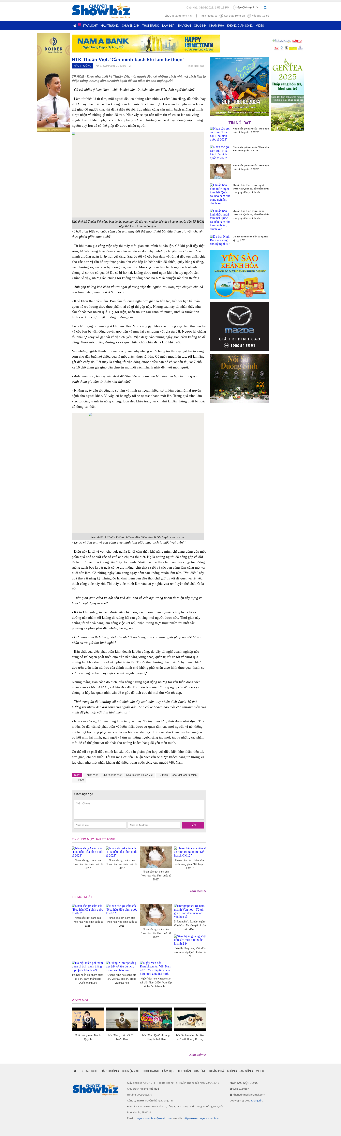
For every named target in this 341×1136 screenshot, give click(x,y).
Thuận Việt (91, 774)
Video (260, 25)
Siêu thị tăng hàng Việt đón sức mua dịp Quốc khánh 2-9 (190, 952)
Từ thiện (163, 774)
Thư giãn (184, 25)
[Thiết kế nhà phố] (239, 350)
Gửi (193, 825)
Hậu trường (110, 25)
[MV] (122, 1030)
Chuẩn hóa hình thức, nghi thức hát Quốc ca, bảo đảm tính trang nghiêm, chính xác (251, 188)
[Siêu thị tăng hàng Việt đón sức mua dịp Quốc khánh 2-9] (190, 943)
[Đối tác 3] (239, 402)
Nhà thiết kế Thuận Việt (139, 774)
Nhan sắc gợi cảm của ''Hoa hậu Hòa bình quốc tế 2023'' (88, 864)
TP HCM (79, 779)
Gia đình (200, 25)
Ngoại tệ (208, 15)
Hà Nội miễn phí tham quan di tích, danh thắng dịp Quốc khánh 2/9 (87, 978)
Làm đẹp (168, 25)
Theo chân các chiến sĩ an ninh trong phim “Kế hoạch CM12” (190, 864)
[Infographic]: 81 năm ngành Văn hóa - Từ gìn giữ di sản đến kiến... (190, 925)
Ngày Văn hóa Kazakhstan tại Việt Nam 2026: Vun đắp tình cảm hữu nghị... (156, 982)
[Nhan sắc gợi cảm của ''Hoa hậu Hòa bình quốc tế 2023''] (88, 855)
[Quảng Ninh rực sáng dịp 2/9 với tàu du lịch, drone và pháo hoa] (122, 970)
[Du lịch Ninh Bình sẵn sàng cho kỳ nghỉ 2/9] (220, 244)
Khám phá (216, 25)
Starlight (90, 25)
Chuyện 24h (130, 25)
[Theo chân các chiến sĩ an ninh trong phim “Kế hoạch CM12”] (190, 855)
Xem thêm (196, 891)
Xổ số (260, 15)
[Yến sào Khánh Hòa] (239, 298)
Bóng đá (234, 15)
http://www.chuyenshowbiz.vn (201, 1118)
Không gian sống (240, 25)
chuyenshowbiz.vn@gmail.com (153, 1118)
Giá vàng (181, 15)
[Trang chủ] (75, 26)
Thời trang (150, 25)
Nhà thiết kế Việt (112, 774)
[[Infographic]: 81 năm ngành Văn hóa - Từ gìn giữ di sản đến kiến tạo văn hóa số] (190, 916)
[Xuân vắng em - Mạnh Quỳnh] (88, 1030)
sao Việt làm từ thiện (184, 774)
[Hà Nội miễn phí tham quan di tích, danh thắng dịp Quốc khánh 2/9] (88, 970)
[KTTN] (239, 115)
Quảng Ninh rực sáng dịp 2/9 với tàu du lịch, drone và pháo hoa (122, 978)
